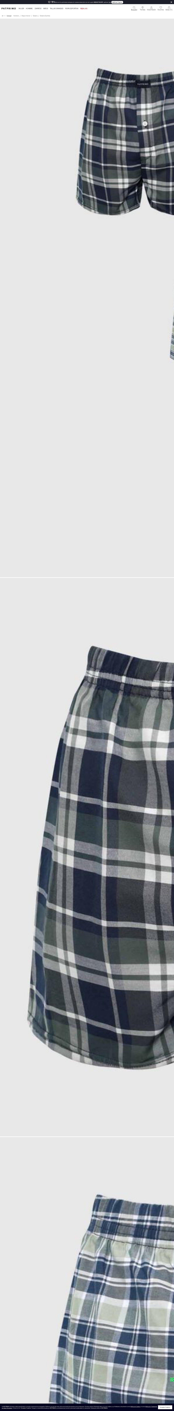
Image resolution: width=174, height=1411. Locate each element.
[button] (142, 8)
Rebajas (83, 9)
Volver (9, 16)
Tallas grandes (56, 9)
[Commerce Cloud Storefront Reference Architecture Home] (9, 8)
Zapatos (38, 9)
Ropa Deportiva (71, 9)
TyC (110, 2)
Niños (45, 9)
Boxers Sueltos (45, 16)
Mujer (21, 9)
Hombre (29, 9)
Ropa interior (26, 16)
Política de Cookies (135, 1406)
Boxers (35, 16)
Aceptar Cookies (165, 1407)
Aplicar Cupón (117, 2)
